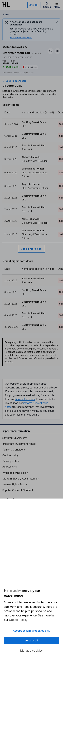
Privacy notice (10, 461)
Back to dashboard (16, 81)
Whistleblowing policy (15, 472)
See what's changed (21, 37)
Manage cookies (31, 650)
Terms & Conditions (14, 449)
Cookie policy (10, 455)
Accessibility (9, 467)
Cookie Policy (18, 619)
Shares (6, 14)
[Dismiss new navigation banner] (56, 22)
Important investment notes (19, 443)
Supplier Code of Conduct (17, 490)
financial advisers (25, 399)
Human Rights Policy (14, 484)
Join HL (33, 5)
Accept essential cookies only (31, 630)
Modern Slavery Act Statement (20, 478)
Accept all (31, 640)
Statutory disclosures (14, 438)
